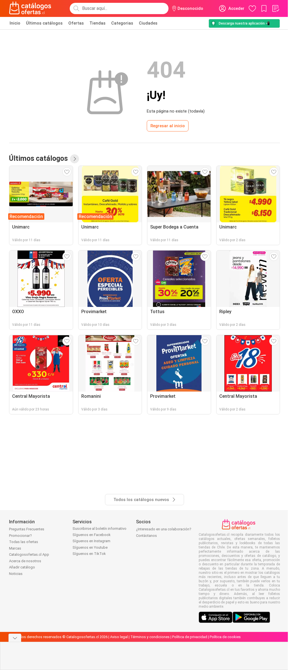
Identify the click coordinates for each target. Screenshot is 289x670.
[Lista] (275, 8)
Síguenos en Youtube (90, 547)
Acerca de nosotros (25, 561)
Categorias (122, 23)
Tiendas (97, 23)
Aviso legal (119, 637)
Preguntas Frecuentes (26, 529)
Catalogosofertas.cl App (29, 554)
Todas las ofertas (23, 542)
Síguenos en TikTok (89, 554)
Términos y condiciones (150, 637)
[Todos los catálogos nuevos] (74, 158)
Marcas (15, 548)
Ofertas (76, 23)
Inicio (15, 23)
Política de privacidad (189, 637)
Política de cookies (225, 637)
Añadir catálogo (22, 567)
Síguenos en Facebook (92, 535)
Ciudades (148, 23)
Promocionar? (20, 535)
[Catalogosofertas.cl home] (31, 8)
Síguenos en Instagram (91, 541)
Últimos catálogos (44, 23)
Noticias (16, 574)
